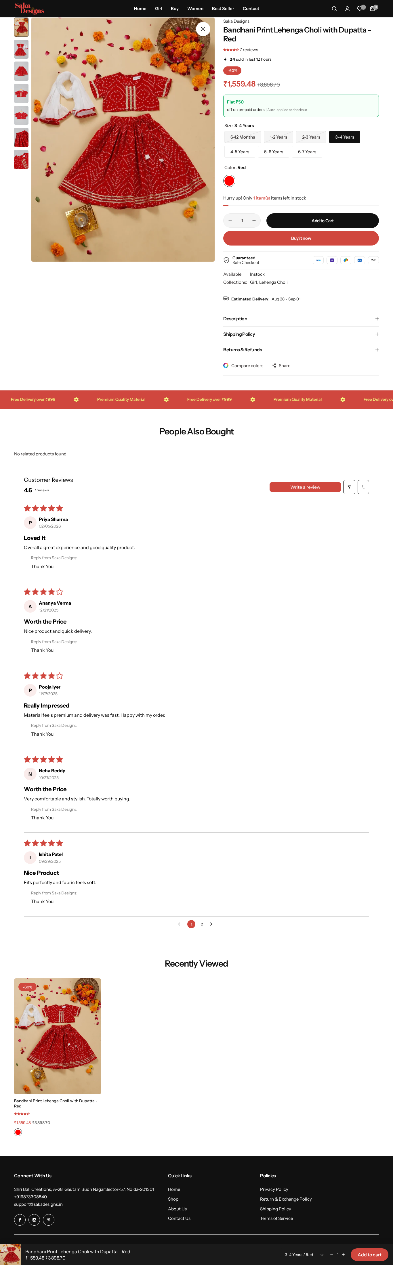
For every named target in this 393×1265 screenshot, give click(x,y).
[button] (231, 49)
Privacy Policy (274, 1189)
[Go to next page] (212, 924)
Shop (173, 1199)
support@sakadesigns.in (38, 1204)
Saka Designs (236, 21)
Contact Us (179, 1218)
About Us (177, 1209)
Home (174, 1189)
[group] (123, 140)
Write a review (305, 487)
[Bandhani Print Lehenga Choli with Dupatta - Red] (57, 1036)
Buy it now (301, 238)
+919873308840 (30, 1196)
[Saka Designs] (29, 8)
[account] (347, 8)
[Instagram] (34, 1220)
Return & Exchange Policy (286, 1199)
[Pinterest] (48, 1220)
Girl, (254, 282)
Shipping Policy (275, 1209)
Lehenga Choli (273, 282)
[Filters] (349, 487)
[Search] (334, 8)
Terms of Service (276, 1218)
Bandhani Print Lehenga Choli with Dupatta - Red (56, 1103)
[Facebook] (20, 1220)
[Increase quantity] (343, 1255)
